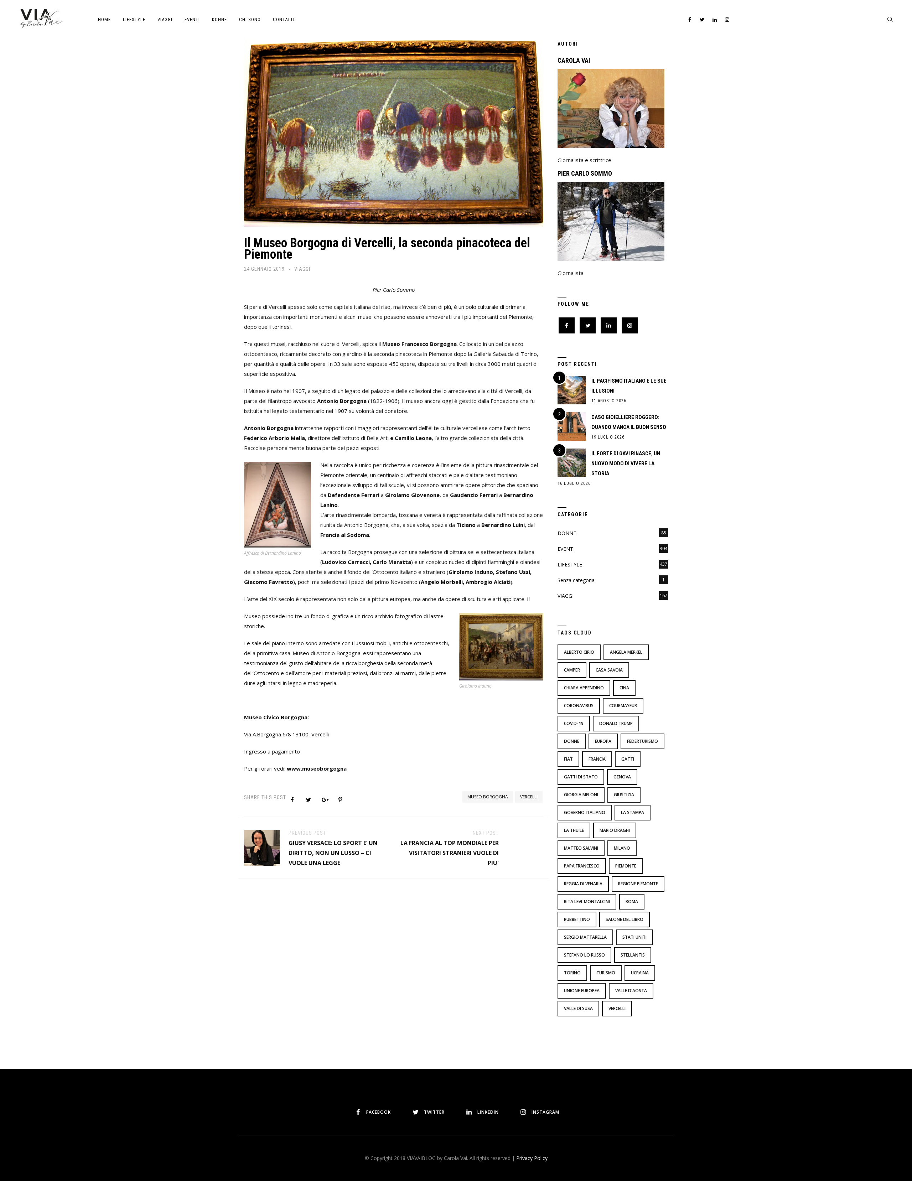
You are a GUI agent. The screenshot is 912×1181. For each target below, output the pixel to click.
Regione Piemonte (638, 884)
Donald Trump (616, 723)
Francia (597, 759)
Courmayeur (623, 706)
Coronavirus (579, 706)
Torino (572, 973)
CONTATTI (284, 19)
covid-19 (574, 723)
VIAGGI (164, 19)
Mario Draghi (615, 830)
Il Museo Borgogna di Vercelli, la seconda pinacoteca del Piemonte (387, 248)
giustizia (624, 795)
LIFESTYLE (134, 19)
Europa (603, 741)
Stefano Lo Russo (584, 955)
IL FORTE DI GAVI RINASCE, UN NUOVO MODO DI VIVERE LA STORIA (625, 463)
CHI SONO (250, 19)
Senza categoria (576, 580)
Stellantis (633, 955)
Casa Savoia (609, 670)
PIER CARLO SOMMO (585, 173)
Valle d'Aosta (631, 991)
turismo (605, 973)
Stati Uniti (634, 937)
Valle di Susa (578, 1008)
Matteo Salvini (581, 848)
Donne (571, 741)
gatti (627, 759)
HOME (104, 19)
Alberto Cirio (579, 652)
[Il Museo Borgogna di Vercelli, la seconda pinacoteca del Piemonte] (393, 130)
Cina (624, 688)
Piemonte (625, 866)
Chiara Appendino (584, 688)
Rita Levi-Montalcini (587, 901)
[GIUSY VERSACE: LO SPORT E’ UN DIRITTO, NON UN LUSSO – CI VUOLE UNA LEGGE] (262, 847)
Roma (632, 901)
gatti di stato (581, 777)
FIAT (568, 759)
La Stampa (632, 812)
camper (572, 670)
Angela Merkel (626, 652)
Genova (622, 777)
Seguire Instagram (480, 1078)
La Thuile (574, 830)
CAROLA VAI (574, 60)
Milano (622, 848)
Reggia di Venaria (583, 884)
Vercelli (529, 797)
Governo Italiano (584, 812)
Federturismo (642, 741)
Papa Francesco (582, 866)
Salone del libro (624, 919)
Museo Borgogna (487, 797)
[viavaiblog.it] (41, 18)
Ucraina (640, 973)
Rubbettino (577, 919)
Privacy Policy (532, 1158)
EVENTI (192, 19)
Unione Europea (582, 991)
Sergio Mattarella (585, 937)
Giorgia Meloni (581, 795)
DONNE (219, 19)
